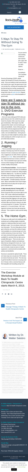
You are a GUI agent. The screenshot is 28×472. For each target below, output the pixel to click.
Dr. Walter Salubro (8, 49)
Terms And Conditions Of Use (17, 459)
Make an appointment (14, 27)
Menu (4, 33)
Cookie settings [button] (21, 467)
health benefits (16, 92)
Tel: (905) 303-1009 (14, 2)
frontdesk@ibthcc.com (14, 8)
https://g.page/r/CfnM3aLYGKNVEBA (11, 439)
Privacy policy (7, 459)
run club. (10, 156)
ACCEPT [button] (14, 469)
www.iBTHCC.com (9, 432)
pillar (13, 94)
